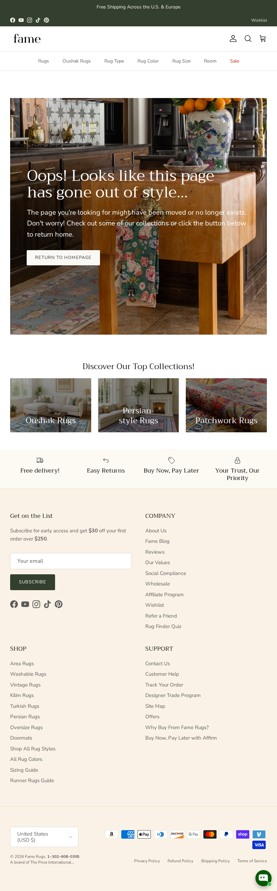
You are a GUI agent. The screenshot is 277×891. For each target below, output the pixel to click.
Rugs (43, 61)
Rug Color (148, 61)
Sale (234, 61)
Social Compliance (165, 573)
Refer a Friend (161, 615)
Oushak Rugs (76, 61)
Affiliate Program (164, 594)
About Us (156, 530)
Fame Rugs (35, 856)
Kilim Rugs (22, 695)
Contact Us (157, 663)
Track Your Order (164, 684)
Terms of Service (252, 861)
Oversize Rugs (26, 727)
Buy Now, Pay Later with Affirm (181, 738)
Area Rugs (22, 663)
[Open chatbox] (263, 878)
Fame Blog (157, 541)
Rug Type (114, 61)
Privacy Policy (147, 861)
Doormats (21, 738)
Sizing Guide (24, 770)
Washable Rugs (28, 674)
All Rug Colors (26, 759)
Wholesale (157, 583)
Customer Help (162, 674)
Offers (152, 716)
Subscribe (32, 582)
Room (210, 61)
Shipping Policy (215, 861)
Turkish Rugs (24, 706)
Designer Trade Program (173, 695)
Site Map (155, 706)
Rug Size (181, 61)
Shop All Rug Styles (32, 748)
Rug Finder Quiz (163, 626)
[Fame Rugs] (27, 38)
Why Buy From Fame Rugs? (177, 727)
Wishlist (259, 20)
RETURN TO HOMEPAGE (63, 258)
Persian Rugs (25, 716)
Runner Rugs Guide (32, 780)
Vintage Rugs (25, 684)
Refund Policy (180, 861)
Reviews (155, 552)
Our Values (157, 562)
